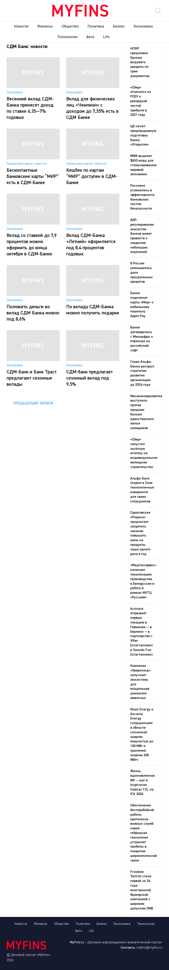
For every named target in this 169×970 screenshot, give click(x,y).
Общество (70, 26)
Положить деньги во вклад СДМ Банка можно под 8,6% (33, 313)
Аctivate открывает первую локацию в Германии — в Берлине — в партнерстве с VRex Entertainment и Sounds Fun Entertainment (141, 632)
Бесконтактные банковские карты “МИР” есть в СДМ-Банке (33, 176)
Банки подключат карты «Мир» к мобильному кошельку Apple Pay (141, 304)
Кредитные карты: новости (27, 164)
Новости (21, 26)
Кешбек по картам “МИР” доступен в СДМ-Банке (91, 176)
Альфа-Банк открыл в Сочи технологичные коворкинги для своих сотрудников (142, 490)
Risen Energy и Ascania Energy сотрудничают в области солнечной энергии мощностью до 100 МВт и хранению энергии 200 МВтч (141, 735)
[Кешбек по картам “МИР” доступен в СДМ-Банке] (92, 158)
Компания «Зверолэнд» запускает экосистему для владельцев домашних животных (140, 682)
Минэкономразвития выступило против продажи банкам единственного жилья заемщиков (144, 412)
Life (106, 37)
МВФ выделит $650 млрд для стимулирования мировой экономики (143, 165)
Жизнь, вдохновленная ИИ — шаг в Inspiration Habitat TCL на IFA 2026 (142, 782)
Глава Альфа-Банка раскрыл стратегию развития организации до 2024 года (142, 373)
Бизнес (119, 26)
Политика (96, 26)
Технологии (67, 37)
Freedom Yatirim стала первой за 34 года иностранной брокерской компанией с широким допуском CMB (141, 890)
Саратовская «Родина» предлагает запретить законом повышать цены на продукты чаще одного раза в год (140, 533)
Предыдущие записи (33, 403)
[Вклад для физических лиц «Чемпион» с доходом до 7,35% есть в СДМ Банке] (92, 87)
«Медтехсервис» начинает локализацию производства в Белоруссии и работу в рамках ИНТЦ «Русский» (143, 581)
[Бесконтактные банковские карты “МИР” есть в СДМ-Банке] (33, 158)
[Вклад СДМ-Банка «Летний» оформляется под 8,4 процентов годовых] (92, 223)
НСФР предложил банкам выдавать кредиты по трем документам (139, 62)
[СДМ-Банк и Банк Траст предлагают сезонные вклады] (33, 360)
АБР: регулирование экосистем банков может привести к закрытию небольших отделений (142, 236)
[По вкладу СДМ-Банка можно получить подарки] (92, 295)
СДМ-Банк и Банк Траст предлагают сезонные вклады (32, 378)
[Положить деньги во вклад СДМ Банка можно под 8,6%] (33, 295)
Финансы (45, 26)
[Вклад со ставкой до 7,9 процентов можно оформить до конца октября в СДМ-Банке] (33, 223)
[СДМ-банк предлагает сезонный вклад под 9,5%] (92, 360)
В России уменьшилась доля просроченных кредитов (141, 273)
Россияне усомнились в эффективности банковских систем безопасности (142, 197)
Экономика (143, 26)
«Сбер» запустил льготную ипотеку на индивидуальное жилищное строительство (143, 453)
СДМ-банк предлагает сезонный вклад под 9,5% (89, 378)
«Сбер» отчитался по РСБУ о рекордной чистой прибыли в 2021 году (140, 101)
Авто (90, 37)
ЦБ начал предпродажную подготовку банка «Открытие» (143, 135)
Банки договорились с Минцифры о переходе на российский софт (141, 339)
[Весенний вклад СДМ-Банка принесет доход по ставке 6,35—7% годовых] (33, 87)
